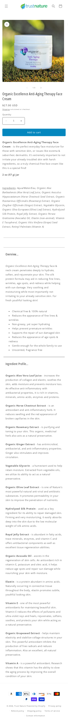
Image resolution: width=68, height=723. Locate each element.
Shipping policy (34, 711)
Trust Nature (20, 706)
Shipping (6, 109)
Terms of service (52, 711)
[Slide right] (40, 87)
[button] (6, 6)
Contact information (35, 715)
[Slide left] (27, 87)
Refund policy (17, 711)
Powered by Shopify (36, 706)
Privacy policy (54, 706)
